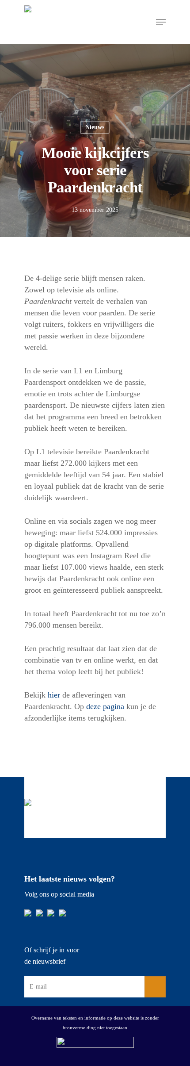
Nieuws (94, 127)
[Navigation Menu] (161, 22)
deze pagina (105, 706)
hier (54, 694)
